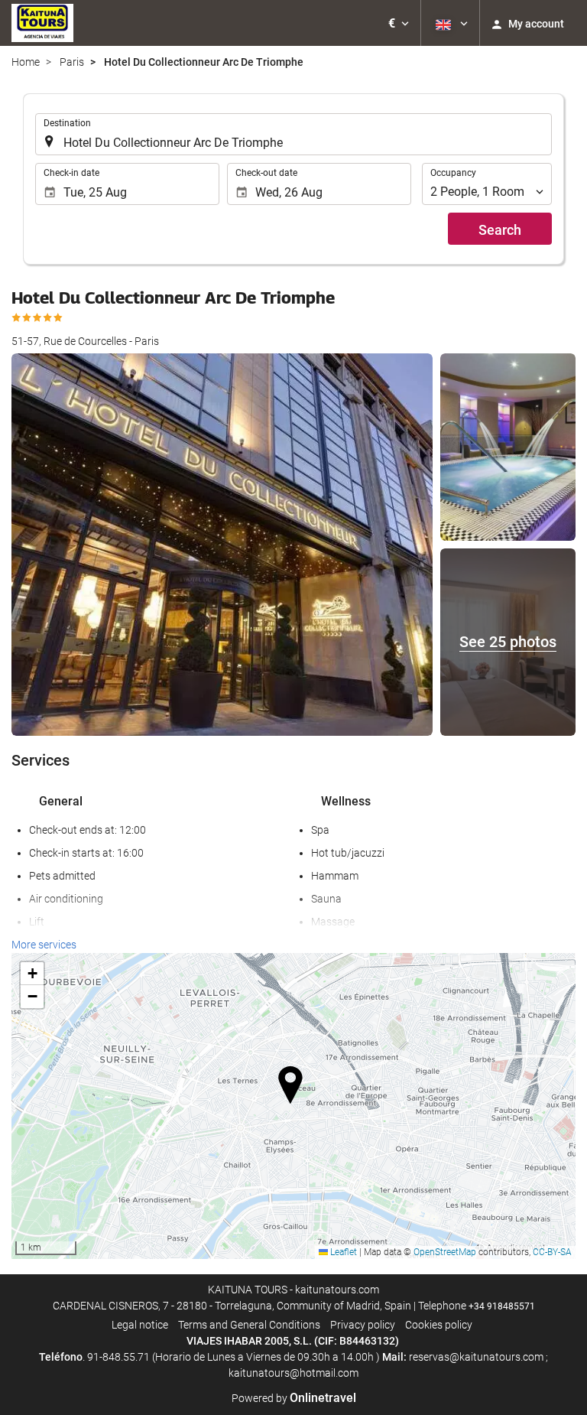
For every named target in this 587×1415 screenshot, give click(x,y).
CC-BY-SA (552, 1252)
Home (25, 62)
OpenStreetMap (444, 1252)
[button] (398, 23)
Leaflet (342, 1252)
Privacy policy (362, 1325)
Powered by (294, 1398)
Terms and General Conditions (249, 1325)
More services (43, 944)
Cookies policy (438, 1325)
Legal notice (140, 1325)
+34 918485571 (502, 1306)
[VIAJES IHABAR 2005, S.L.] (42, 23)
